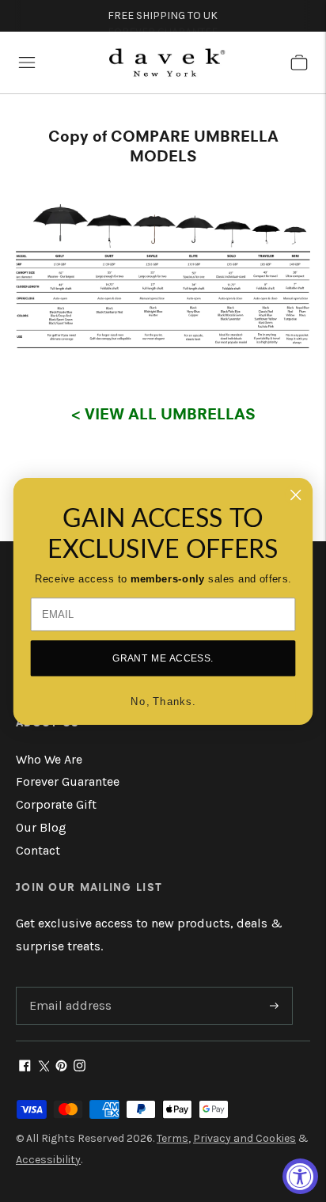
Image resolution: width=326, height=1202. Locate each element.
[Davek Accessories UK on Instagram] (79, 1067)
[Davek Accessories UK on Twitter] (43, 1067)
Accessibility (48, 1159)
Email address (68, 988)
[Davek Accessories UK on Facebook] (25, 1067)
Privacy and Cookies (244, 1138)
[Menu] (27, 62)
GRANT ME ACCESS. (163, 658)
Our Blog (41, 827)
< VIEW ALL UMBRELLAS (163, 413)
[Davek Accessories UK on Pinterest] (61, 1067)
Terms (172, 1138)
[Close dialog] (295, 494)
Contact (38, 850)
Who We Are (49, 759)
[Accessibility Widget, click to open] (300, 1176)
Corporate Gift (56, 804)
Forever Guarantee (67, 781)
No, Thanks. (163, 700)
